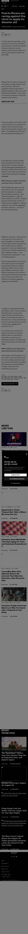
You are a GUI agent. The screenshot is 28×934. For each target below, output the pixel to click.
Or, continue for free (15, 483)
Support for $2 (15, 475)
